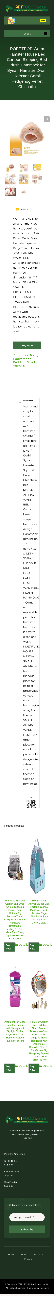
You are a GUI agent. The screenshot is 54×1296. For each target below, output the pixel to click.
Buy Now (27, 345)
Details (21, 944)
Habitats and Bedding (22, 360)
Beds (33, 355)
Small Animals (24, 364)
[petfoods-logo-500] (27, 1115)
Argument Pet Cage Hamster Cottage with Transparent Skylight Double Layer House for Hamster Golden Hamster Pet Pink (14, 1031)
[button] (47, 119)
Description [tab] (19, 402)
